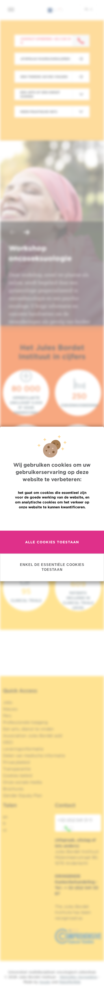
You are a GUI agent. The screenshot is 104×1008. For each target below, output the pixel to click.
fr (4, 823)
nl (87, 9)
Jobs (7, 702)
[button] (13, 233)
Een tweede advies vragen (44, 76)
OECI (8, 742)
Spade (44, 982)
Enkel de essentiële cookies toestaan (52, 567)
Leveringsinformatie (23, 749)
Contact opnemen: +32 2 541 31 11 (46, 41)
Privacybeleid (16, 762)
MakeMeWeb (70, 982)
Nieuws (10, 709)
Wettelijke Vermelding (78, 977)
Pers (7, 715)
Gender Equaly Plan (22, 795)
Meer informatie (52, 519)
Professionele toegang (25, 722)
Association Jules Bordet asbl (32, 735)
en (5, 817)
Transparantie (17, 769)
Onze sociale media (22, 782)
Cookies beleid (17, 775)
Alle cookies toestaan (52, 542)
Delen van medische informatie (34, 755)
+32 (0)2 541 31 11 (75, 820)
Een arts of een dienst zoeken (40, 94)
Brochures (13, 789)
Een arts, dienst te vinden (28, 729)
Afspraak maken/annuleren (45, 58)
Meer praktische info (38, 111)
